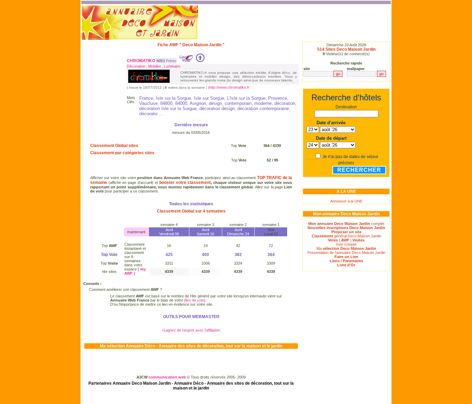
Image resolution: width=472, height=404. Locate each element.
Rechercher (359, 170)
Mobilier (154, 66)
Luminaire (172, 66)
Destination (346, 107)
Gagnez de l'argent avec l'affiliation (191, 330)
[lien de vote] (194, 300)
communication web (168, 377)
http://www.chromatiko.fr (229, 87)
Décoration (136, 66)
